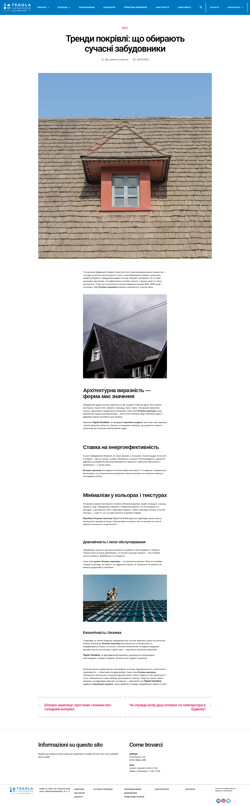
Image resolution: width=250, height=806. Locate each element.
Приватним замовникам (135, 7)
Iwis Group (79, 793)
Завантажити (184, 7)
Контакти (214, 7)
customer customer (119, 59)
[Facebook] (218, 801)
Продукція (62, 7)
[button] (201, 7)
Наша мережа (233, 7)
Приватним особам (134, 797)
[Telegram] (228, 801)
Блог (125, 28)
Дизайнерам (109, 7)
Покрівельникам (86, 7)
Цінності (78, 797)
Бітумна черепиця (103, 789)
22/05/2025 (143, 59)
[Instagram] (223, 801)
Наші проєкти (162, 7)
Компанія (41, 7)
